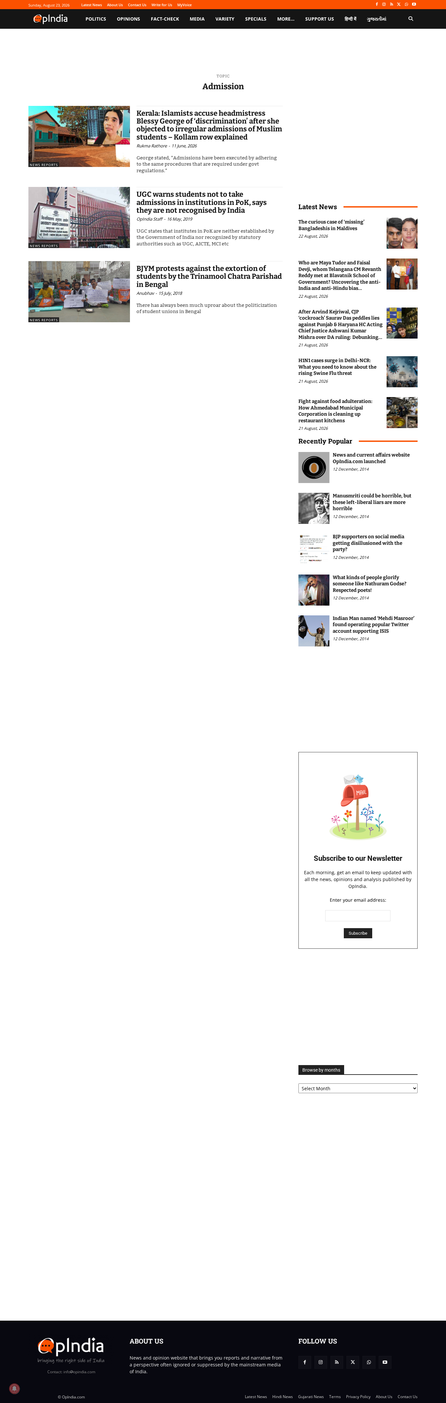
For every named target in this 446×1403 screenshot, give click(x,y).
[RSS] (391, 4)
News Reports (44, 164)
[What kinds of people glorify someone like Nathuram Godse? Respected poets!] (313, 590)
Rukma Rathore (151, 146)
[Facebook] (376, 4)
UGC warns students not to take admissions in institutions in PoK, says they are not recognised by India (201, 202)
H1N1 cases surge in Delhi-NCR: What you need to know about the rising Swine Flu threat (337, 367)
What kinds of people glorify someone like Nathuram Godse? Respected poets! (369, 584)
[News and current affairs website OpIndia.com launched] (313, 467)
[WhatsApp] (406, 4)
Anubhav (145, 293)
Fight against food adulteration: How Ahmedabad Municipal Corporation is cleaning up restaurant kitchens (335, 411)
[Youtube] (414, 4)
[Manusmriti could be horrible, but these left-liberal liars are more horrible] (313, 508)
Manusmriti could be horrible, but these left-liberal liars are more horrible (372, 502)
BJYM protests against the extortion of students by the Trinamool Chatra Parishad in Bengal (209, 276)
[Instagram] (384, 4)
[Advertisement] (358, 1007)
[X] (399, 4)
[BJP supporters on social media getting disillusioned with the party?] (313, 549)
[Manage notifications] (14, 1388)
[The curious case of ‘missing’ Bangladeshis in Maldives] (402, 233)
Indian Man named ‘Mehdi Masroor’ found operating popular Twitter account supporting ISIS (373, 624)
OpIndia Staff (149, 219)
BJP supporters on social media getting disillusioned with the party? (368, 543)
